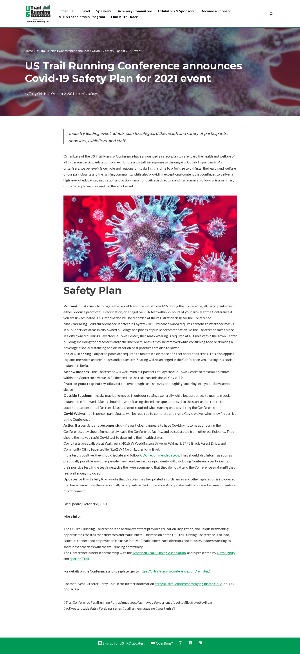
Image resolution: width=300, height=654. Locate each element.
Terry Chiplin (38, 94)
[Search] (271, 13)
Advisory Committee (135, 11)
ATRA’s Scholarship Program (82, 16)
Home (29, 51)
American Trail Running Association (159, 553)
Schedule (66, 11)
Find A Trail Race (124, 16)
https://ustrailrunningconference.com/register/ (174, 571)
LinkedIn (200, 643)
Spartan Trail (79, 558)
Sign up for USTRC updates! (124, 643)
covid (82, 94)
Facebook (191, 643)
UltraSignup (226, 553)
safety (92, 94)
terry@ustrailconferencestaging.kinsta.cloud (188, 584)
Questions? (164, 643)
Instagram (181, 643)
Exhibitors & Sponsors (176, 11)
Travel (85, 11)
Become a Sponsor (216, 11)
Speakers (104, 11)
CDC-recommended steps (159, 455)
